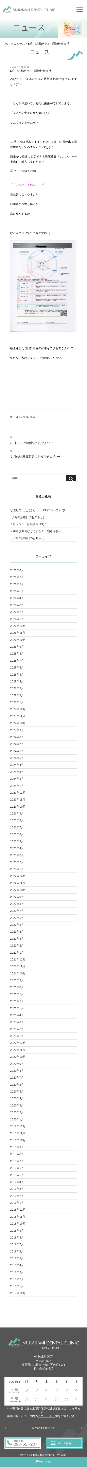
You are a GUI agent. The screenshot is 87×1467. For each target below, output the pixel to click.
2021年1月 (17, 1036)
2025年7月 (17, 660)
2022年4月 (17, 931)
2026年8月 (17, 570)
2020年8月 (17, 1070)
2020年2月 (17, 1112)
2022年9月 (17, 897)
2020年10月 (17, 1056)
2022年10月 (17, 890)
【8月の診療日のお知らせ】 (28, 517)
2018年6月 (17, 1251)
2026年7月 (17, 577)
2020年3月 (17, 1105)
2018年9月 (17, 1230)
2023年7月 (17, 827)
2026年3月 (17, 605)
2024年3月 (17, 771)
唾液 (25, 417)
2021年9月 (17, 980)
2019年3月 (17, 1188)
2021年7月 (17, 994)
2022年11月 (17, 883)
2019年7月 (17, 1161)
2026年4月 (17, 598)
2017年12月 (17, 1293)
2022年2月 (17, 945)
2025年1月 (17, 702)
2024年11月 (17, 716)
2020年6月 (17, 1084)
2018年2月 (17, 1279)
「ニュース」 (46, 1416)
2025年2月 (17, 695)
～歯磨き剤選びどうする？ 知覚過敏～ (35, 531)
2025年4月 (17, 681)
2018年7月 (17, 1244)
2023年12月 (17, 792)
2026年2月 (17, 611)
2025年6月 (17, 667)
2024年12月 (17, 709)
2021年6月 (17, 1001)
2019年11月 (17, 1133)
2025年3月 (17, 688)
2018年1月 (17, 1286)
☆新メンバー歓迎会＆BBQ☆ (28, 524)
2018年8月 (17, 1237)
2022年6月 (17, 917)
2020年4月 (17, 1098)
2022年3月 (17, 938)
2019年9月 (17, 1147)
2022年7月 (17, 910)
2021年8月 (17, 987)
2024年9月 (17, 730)
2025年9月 (17, 646)
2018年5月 (17, 1258)
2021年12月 (17, 959)
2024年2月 (17, 778)
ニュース (19, 43)
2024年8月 (17, 737)
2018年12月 (17, 1209)
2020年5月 (17, 1091)
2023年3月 (17, 855)
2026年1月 (17, 619)
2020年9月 (17, 1063)
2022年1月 (17, 952)
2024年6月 (17, 751)
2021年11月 (17, 966)
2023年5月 (17, 841)
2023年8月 (17, 820)
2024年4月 (17, 764)
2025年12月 (17, 625)
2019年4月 (17, 1182)
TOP (7, 43)
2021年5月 (17, 1008)
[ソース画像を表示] (23, 171)
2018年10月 (17, 1223)
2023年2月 (17, 862)
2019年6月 (17, 1168)
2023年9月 (17, 813)
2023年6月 (17, 834)
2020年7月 (17, 1077)
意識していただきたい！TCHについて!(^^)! (37, 510)
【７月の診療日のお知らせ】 (28, 538)
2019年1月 (17, 1202)
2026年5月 (17, 591)
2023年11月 (17, 799)
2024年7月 (17, 744)
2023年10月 (17, 806)
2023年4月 (17, 848)
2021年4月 (17, 1015)
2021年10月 (17, 973)
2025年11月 (17, 632)
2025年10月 (17, 639)
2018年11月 (17, 1216)
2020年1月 (17, 1119)
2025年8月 (17, 653)
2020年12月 (17, 1042)
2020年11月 (17, 1049)
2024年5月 (17, 757)
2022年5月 (17, 924)
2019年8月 (17, 1154)
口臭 (18, 417)
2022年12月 (17, 876)
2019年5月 (17, 1175)
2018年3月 (17, 1272)
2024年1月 (17, 785)
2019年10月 (17, 1140)
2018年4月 (17, 1265)
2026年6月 (17, 584)
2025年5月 (17, 674)
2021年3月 (17, 1022)
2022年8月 (17, 903)
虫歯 (33, 417)
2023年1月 (17, 869)
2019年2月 (17, 1195)
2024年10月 (17, 723)
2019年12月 (17, 1126)
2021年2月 (17, 1029)
